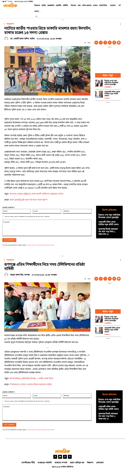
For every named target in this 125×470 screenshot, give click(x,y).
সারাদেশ (10, 24)
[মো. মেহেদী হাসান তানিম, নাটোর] (6, 39)
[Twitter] (70, 457)
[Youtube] (60, 457)
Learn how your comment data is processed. (40, 245)
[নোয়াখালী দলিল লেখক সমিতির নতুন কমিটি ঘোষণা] (99, 94)
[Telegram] (119, 43)
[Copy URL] (101, 43)
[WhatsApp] (114, 43)
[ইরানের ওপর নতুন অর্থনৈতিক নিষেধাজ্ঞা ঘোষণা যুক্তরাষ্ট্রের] (99, 83)
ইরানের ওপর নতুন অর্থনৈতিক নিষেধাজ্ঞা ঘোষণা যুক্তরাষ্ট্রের (111, 82)
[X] (110, 43)
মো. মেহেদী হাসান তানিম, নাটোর (22, 38)
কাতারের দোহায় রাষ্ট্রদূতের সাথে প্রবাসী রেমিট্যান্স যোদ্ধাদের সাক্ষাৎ (36, 193)
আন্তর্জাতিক (108, 87)
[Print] (96, 43)
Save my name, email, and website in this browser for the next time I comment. (27, 216)
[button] (36, 16)
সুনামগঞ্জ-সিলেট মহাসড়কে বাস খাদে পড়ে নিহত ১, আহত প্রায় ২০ (108, 232)
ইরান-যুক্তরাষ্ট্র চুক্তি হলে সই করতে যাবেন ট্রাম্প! (29, 199)
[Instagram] (65, 457)
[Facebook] (105, 43)
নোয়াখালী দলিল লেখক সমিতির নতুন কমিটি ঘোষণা (112, 94)
